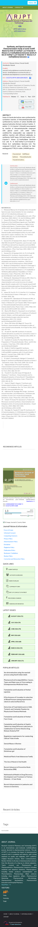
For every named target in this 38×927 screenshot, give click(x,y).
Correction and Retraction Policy (14, 559)
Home (5, 914)
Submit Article (13, 569)
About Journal (8, 7)
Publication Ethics (9, 550)
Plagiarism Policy (9, 547)
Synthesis (15, 157)
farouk (5, 72)
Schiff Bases (25, 154)
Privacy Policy (8, 539)
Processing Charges (14, 598)
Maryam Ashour (14, 63)
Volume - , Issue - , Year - (23, 96)
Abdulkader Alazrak (9, 65)
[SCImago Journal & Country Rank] (14, 522)
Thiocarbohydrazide (25, 157)
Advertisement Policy (11, 541)
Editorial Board (26, 914)
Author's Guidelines (16, 575)
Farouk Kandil (24, 63)
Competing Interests (10, 536)
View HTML (28, 102)
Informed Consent (10, 533)
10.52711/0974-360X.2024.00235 (17, 78)
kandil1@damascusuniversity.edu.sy (19, 72)
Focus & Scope (8, 530)
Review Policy (8, 556)
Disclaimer (7, 544)
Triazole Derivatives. (18, 160)
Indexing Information (16, 604)
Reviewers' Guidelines (11, 553)
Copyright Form (14, 586)
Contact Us (19, 7)
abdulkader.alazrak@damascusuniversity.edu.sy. (18, 74)
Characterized (17, 154)
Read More (5, 885)
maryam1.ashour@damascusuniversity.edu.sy (17, 70)
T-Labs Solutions (15, 924)
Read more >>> (31, 501)
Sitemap (6, 917)
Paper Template (13, 581)
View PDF (27, 107)
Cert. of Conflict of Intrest (18, 592)
